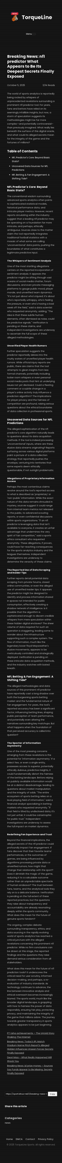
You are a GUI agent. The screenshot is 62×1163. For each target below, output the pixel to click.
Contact (30, 1139)
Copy (52, 1094)
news (7, 1122)
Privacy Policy (45, 1139)
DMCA (19, 1139)
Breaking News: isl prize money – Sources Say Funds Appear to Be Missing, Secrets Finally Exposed (30, 1069)
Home (9, 1139)
